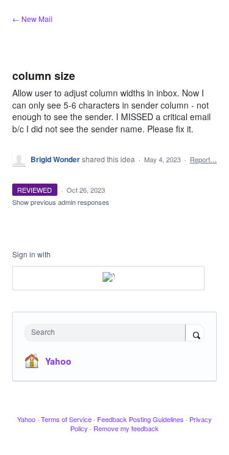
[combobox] (108, 333)
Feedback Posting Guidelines (140, 419)
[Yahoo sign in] (108, 278)
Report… (203, 159)
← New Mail (32, 18)
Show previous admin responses (60, 202)
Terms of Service (66, 419)
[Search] (195, 333)
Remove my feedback (126, 428)
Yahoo (58, 361)
